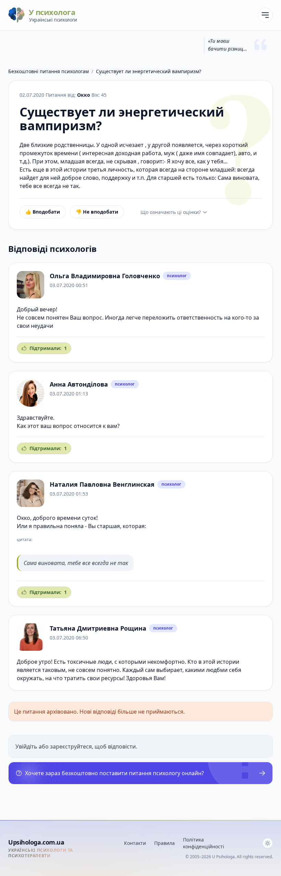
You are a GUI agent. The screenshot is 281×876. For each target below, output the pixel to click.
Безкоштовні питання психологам (48, 71)
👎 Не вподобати (97, 211)
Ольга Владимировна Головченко (105, 276)
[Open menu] (265, 15)
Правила (164, 843)
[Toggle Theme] (267, 843)
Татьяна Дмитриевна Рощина (98, 628)
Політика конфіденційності (203, 843)
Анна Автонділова (79, 384)
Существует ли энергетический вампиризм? (148, 71)
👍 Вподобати (42, 211)
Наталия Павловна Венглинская (102, 484)
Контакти (135, 843)
